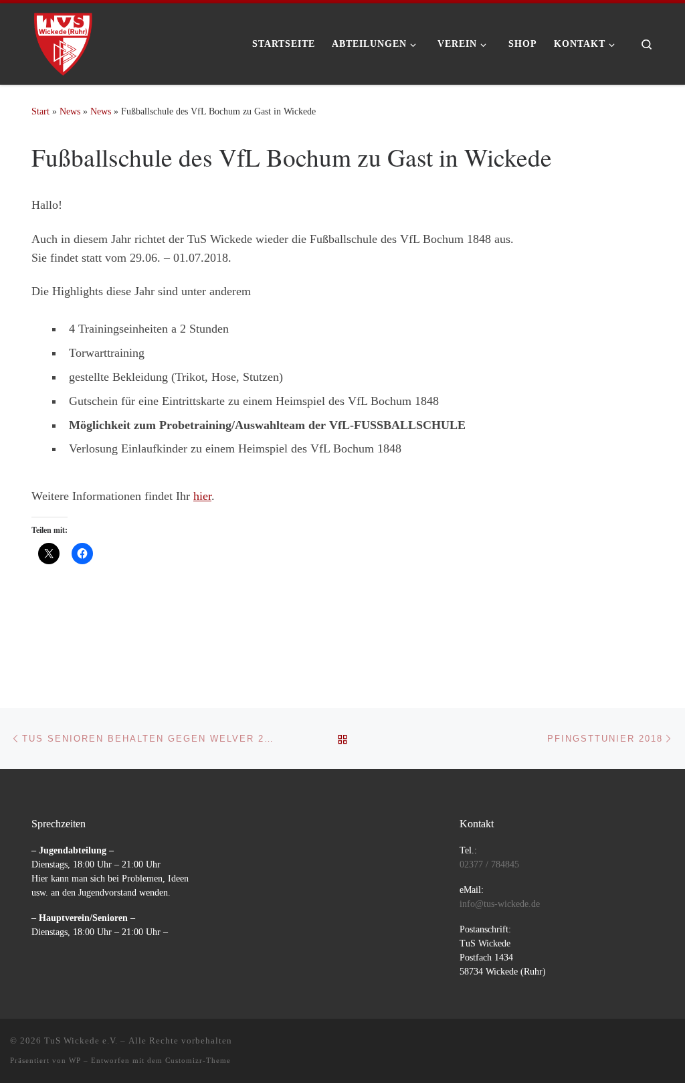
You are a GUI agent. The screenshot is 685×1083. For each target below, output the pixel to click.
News (70, 111)
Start (40, 111)
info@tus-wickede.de (500, 904)
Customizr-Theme (198, 1060)
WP (75, 1060)
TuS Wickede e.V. (81, 1040)
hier (202, 496)
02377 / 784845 (489, 864)
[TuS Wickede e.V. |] (63, 39)
